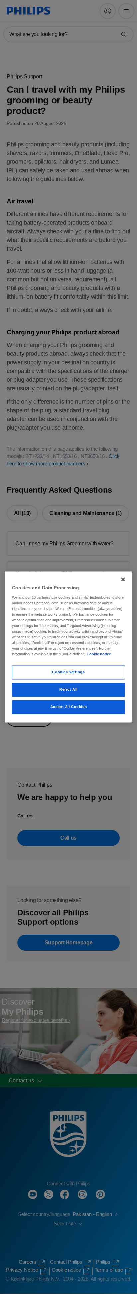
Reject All (68, 690)
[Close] (123, 579)
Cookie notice (99, 654)
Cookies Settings (68, 672)
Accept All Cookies (68, 707)
